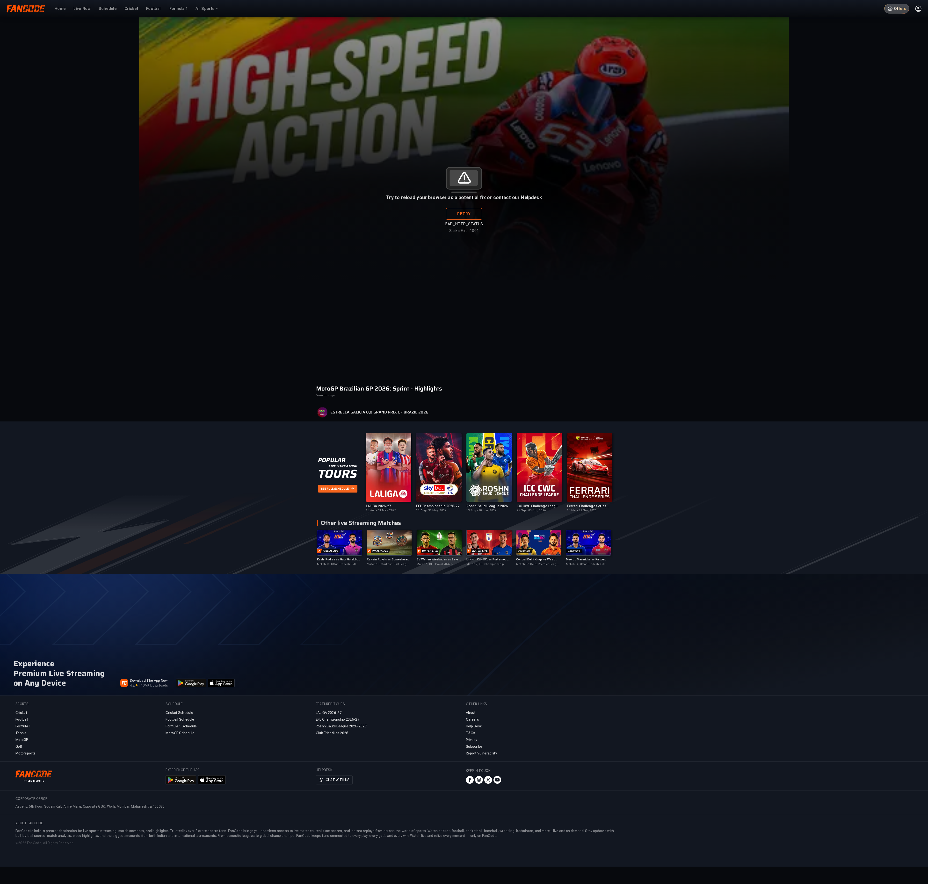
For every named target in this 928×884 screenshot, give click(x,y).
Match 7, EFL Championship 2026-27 (485, 564)
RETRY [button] (464, 213)
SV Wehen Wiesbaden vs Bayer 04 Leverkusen (438, 559)
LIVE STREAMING (343, 466)
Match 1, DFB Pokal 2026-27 (435, 564)
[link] (339, 548)
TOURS (337, 474)
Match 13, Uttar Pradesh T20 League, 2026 (336, 564)
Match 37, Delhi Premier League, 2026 (538, 564)
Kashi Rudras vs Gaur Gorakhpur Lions (339, 559)
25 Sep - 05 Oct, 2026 (531, 510)
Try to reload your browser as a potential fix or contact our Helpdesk (464, 197)
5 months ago (325, 395)
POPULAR (331, 460)
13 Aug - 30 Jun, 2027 (481, 510)
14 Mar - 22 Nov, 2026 (581, 510)
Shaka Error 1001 (464, 230)
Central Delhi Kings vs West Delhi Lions (535, 559)
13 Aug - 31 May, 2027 (431, 510)
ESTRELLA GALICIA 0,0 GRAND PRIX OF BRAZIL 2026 (379, 412)
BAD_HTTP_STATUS (464, 224)
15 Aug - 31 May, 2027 (381, 510)
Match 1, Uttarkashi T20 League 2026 (388, 564)
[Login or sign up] (918, 8)
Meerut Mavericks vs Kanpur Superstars (585, 559)
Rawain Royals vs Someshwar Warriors (387, 559)
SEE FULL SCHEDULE (335, 489)
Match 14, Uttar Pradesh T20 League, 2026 (585, 564)
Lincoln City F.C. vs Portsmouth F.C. (488, 559)
